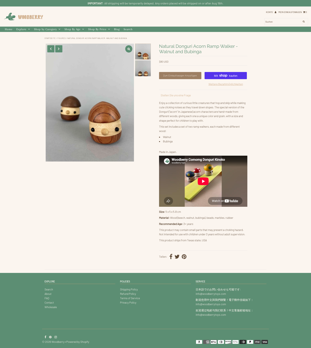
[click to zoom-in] (128, 49)
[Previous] (50, 48)
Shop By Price (97, 29)
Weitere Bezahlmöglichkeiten (225, 84)
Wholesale (51, 307)
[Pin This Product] (184, 257)
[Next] (58, 48)
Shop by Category (45, 29)
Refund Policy (128, 293)
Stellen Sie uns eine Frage (176, 95)
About (48, 293)
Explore (21, 29)
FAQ (47, 298)
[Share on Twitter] (177, 257)
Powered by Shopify (77, 341)
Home (8, 29)
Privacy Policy (128, 302)
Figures (62, 38)
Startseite (50, 38)
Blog (117, 29)
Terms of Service (130, 298)
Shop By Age (72, 29)
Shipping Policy (129, 289)
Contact (49, 302)
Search (128, 29)
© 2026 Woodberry (53, 341)
